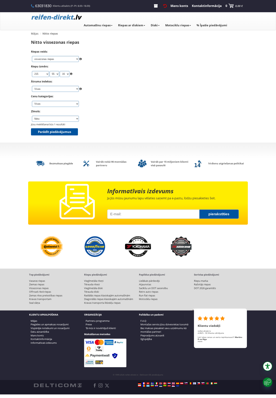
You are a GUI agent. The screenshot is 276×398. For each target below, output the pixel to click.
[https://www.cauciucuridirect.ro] (143, 386)
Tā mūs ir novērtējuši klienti (101, 328)
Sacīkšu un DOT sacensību (153, 288)
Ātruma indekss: (41, 81)
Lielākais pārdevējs (149, 280)
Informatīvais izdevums (44, 342)
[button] (267, 366)
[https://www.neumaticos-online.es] (177, 383)
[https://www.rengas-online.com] (194, 383)
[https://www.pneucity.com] (207, 383)
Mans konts (37, 335)
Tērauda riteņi (92, 284)
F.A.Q (143, 320)
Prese (89, 324)
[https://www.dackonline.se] (152, 383)
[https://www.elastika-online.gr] (147, 386)
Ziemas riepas (36, 284)
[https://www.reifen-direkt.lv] (169, 386)
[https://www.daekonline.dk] (164, 383)
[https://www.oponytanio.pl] (139, 386)
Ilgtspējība (146, 339)
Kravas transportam (40, 299)
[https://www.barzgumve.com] (152, 386)
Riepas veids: (39, 51)
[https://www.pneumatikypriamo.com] (202, 383)
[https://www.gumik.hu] (215, 383)
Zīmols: (35, 111)
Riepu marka (201, 280)
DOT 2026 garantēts (205, 288)
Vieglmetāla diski (93, 288)
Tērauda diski (91, 291)
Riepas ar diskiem (130, 25)
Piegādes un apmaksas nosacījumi (50, 324)
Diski (154, 25)
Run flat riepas (147, 295)
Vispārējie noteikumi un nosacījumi (50, 328)
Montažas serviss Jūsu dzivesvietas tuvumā (164, 324)
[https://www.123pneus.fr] (143, 383)
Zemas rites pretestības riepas (45, 295)
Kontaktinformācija (41, 339)
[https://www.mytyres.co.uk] (173, 383)
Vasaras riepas (37, 280)
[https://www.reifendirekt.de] (139, 383)
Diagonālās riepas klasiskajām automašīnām (108, 299)
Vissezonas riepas (39, 288)
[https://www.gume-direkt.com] (186, 383)
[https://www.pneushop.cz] (198, 383)
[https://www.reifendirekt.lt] (164, 386)
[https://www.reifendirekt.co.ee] (160, 386)
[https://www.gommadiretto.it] (156, 383)
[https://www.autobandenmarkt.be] (190, 383)
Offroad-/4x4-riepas (40, 291)
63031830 (43, 5)
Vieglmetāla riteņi (93, 280)
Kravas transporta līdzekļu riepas (102, 302)
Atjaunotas (145, 284)
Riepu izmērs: (39, 66)
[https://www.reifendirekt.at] (181, 383)
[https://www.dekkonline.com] (160, 383)
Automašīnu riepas (97, 25)
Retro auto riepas (148, 291)
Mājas (34, 320)
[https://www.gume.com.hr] (156, 386)
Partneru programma (97, 320)
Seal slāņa (34, 302)
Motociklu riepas (177, 25)
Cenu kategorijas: (42, 96)
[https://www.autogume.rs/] (173, 386)
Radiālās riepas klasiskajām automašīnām (107, 295)
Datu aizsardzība (40, 331)
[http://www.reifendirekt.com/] (177, 386)
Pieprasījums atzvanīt (152, 335)
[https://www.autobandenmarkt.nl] (169, 383)
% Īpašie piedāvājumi (212, 25)
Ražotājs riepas (202, 284)
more (200, 341)
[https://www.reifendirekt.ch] (147, 383)
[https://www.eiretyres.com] (211, 383)
